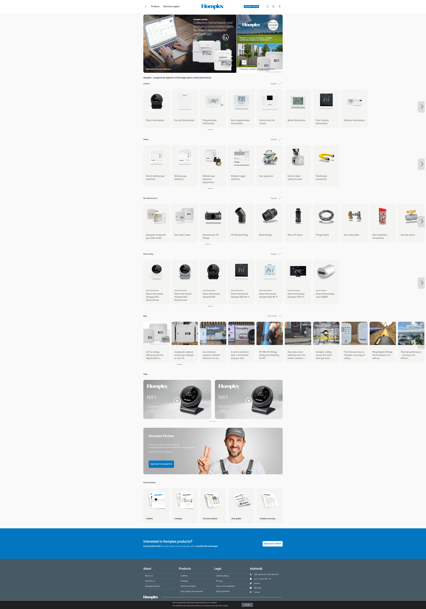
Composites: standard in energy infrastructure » (257, 69)
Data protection (223, 591)
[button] (145, 6)
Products (155, 6)
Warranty (257, 588)
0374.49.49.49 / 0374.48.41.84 (266, 574)
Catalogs (184, 581)
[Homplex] (213, 6)
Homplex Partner (152, 586)
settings (225, 606)
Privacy (219, 581)
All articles (272, 316)
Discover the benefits (161, 464)
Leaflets (184, 576)
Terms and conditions (225, 586)
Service (257, 583)
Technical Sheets (188, 586)
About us (149, 576)
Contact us (150, 581)
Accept (247, 605)
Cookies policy (222, 576)
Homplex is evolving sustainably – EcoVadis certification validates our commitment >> (255, 39)
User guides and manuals (192, 591)
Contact (257, 592)
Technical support (171, 6)
